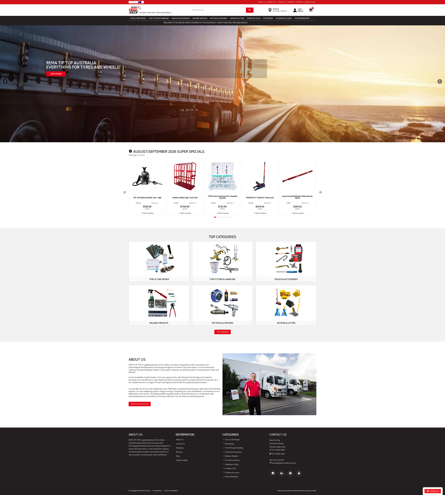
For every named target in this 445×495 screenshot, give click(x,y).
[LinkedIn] (281, 473)
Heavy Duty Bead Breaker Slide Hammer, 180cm (297, 197)
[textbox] (218, 10)
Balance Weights (200, 18)
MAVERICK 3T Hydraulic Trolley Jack (260, 198)
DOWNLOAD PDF (75, 74)
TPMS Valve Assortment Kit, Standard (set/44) (222, 197)
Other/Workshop (302, 18)
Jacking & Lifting (237, 18)
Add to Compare (148, 213)
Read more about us (139, 404)
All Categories (223, 332)
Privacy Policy (157, 491)
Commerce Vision (310, 491)
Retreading (268, 18)
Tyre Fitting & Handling (159, 18)
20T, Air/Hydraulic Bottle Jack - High (147, 198)
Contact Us (434, 491)
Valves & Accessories (181, 18)
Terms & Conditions (171, 491)
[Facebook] (273, 473)
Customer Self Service (293, 491)
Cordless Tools (254, 18)
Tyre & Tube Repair (138, 18)
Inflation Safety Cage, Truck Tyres (185, 198)
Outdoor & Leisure (284, 18)
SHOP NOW (55, 74)
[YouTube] (299, 473)
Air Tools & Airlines (218, 18)
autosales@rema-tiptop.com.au (284, 463)
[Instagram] (290, 473)
